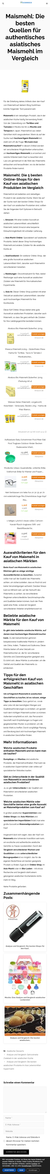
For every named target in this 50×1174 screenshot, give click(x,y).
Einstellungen (27, 1166)
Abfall (21, 1170)
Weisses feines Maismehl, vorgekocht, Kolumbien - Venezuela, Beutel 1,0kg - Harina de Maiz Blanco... (25, 406)
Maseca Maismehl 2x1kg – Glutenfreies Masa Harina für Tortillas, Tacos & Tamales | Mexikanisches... (25, 353)
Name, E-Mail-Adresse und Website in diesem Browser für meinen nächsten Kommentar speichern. (23, 1141)
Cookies (34, 1164)
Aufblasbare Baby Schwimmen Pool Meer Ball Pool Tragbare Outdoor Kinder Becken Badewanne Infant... (25, 443)
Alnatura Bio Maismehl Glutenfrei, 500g (25, 328)
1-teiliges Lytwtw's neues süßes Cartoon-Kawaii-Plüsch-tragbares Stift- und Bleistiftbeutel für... (25, 524)
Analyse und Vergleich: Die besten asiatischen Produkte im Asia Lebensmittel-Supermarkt (22, 1065)
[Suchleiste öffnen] (3, 3)
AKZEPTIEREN (9, 1170)
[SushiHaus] (26, 3)
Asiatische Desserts (15, 1051)
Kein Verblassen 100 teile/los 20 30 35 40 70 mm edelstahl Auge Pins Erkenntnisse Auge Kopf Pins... (25, 496)
